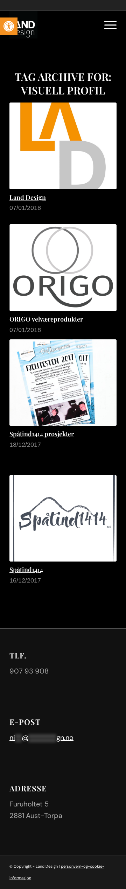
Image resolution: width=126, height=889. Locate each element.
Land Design (27, 197)
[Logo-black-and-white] (52, 24)
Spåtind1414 (26, 569)
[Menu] (107, 24)
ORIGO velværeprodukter (46, 319)
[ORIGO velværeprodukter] (63, 267)
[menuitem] (107, 24)
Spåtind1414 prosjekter (41, 434)
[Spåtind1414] (63, 518)
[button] (9, 26)
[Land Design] (63, 146)
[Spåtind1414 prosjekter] (63, 382)
